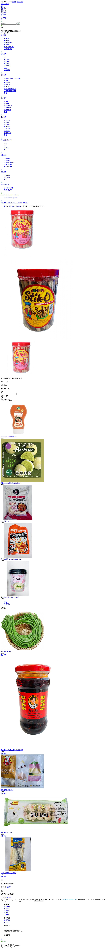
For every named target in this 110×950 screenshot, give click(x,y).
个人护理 (7, 175)
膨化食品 (7, 80)
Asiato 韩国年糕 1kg (6, 521)
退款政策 (7, 912)
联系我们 (25, 203)
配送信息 (7, 910)
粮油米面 (3, 54)
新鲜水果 (7, 40)
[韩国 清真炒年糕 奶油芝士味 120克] (18, 595)
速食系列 (3, 98)
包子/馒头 (7, 122)
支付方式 (7, 908)
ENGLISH (20, 2)
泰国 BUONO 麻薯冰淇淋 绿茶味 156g (11, 483)
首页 (3, 203)
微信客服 (3, 14)
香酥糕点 (7, 87)
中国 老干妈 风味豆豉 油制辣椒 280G (12, 750)
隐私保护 (7, 906)
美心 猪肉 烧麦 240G (7, 832)
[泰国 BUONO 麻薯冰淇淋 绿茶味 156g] (22, 481)
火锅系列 (3, 155)
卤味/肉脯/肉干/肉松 (10, 91)
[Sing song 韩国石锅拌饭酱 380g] (18, 435)
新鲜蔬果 (3, 35)
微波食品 (7, 101)
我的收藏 (3, 12)
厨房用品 (7, 177)
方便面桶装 (7, 108)
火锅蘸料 (7, 158)
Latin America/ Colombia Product (10, 195)
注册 (2, 6)
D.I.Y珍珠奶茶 (8, 188)
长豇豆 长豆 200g (6, 651)
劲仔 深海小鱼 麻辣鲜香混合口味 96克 (11, 559)
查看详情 (3, 655)
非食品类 (3, 172)
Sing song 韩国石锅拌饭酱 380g (9, 436)
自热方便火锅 (8, 105)
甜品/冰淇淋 (7, 133)
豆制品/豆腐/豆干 (9, 47)
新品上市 (13, 203)
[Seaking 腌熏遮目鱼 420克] (18, 871)
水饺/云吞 (7, 120)
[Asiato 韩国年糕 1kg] (18, 519)
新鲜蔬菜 (7, 38)
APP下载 (3, 18)
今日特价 (8, 203)
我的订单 (3, 8)
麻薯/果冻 (7, 84)
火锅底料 (7, 160)
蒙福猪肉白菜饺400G (7, 790)
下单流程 (7, 914)
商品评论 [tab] (7, 604)
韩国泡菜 (7, 45)
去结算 (9, 887)
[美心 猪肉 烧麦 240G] (35, 830)
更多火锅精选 (8, 166)
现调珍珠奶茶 (8, 190)
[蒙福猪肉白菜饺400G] (22, 788)
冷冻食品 (3, 117)
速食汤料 (7, 103)
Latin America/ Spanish (10, 197)
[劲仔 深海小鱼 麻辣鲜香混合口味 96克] (18, 557)
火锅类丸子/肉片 (9, 162)
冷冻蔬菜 (7, 131)
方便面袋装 (7, 110)
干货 (5, 68)
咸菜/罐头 (7, 66)
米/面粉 (6, 61)
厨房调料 (7, 59)
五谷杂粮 (7, 70)
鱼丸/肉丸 (7, 126)
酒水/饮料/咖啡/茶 (6, 140)
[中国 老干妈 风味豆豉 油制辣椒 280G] (35, 748)
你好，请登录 (5, 4)
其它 (5, 93)
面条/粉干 (7, 63)
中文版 (14, 2)
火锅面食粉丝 (8, 164)
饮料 (5, 143)
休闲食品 (3, 75)
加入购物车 (4, 396)
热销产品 (19, 203)
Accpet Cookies (39, 901)
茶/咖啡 (6, 147)
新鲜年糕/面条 (8, 42)
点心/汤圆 (7, 124)
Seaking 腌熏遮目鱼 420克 (8, 873)
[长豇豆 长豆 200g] (22, 649)
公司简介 (7, 922)
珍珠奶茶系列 (5, 184)
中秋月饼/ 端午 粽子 (10, 89)
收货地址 (3, 10)
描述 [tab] (5, 602)
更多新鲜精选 (8, 49)
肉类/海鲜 (7, 129)
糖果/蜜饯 (7, 82)
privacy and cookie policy (69, 899)
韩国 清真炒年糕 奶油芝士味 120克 (10, 597)
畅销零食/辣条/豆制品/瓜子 (12, 78)
